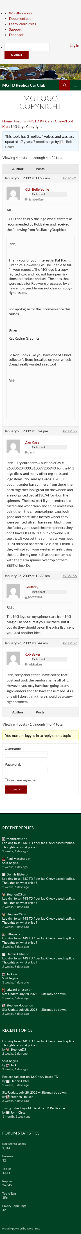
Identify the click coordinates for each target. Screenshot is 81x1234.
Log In (15, 789)
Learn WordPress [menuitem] (22, 24)
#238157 (70, 643)
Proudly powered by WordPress (21, 1228)
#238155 (70, 431)
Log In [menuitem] (74, 45)
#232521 (70, 178)
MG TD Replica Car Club (23, 85)
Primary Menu (75, 85)
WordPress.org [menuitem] (20, 13)
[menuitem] (42, 51)
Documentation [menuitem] (21, 18)
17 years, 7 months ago (36, 141)
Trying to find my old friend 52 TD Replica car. (34, 1108)
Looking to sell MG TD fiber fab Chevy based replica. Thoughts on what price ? (38, 845)
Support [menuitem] (15, 29)
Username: (13, 748)
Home (7, 121)
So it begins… (11, 863)
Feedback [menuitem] (16, 34)
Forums (20, 121)
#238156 (70, 575)
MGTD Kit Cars (40, 121)
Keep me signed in (22, 780)
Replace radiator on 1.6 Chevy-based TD (30, 1076)
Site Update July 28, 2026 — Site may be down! (34, 994)
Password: (13, 764)
